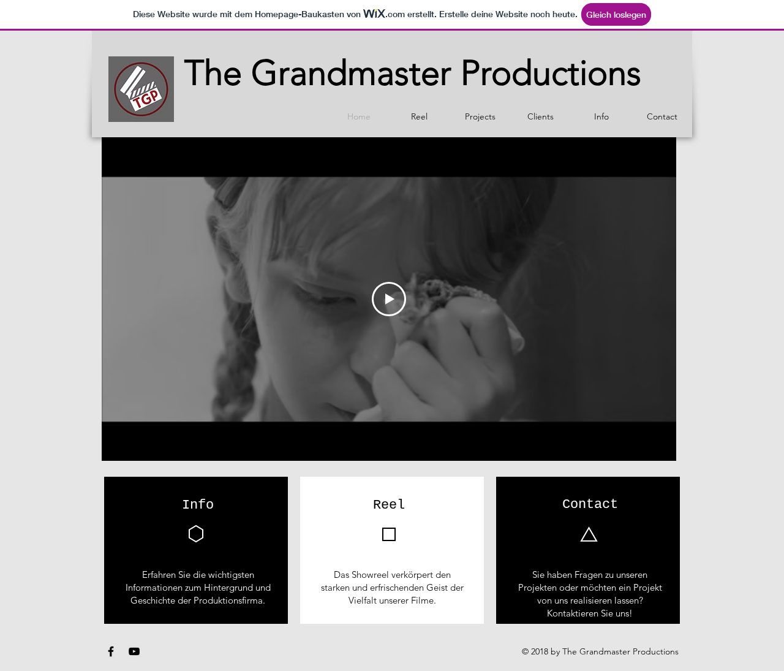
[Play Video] (389, 299)
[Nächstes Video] (651, 299)
